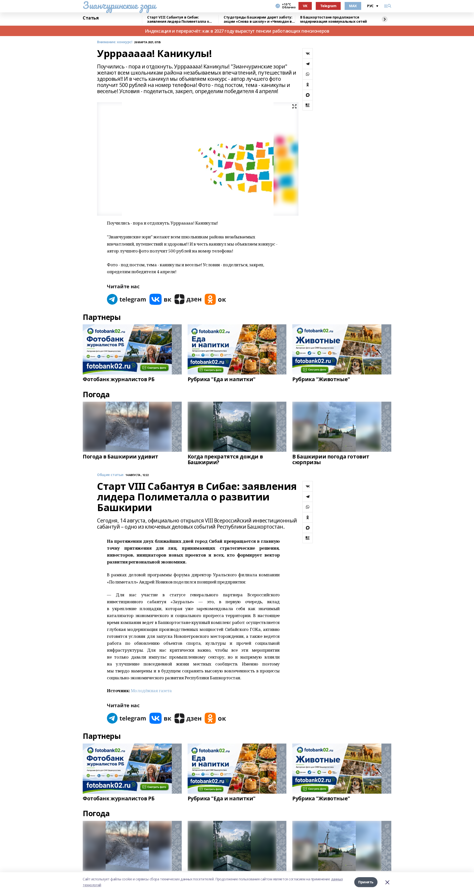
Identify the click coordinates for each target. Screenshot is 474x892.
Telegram (328, 5)
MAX (353, 5)
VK (305, 5)
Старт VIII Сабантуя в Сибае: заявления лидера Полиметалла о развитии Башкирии (178, 19)
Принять (366, 882)
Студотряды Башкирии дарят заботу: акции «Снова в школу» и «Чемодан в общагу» (258, 19)
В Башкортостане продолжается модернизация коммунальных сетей (333, 19)
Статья (91, 18)
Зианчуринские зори (119, 5)
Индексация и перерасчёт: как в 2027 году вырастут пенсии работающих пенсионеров (237, 31)
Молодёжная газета (151, 690)
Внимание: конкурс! (114, 42)
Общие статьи (110, 475)
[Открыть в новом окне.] (126, 299)
